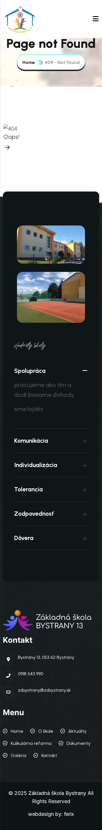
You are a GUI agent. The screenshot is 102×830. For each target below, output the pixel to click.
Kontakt (49, 755)
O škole (45, 731)
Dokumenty (78, 743)
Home (28, 62)
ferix (69, 814)
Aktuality (77, 731)
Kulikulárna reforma (31, 743)
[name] (20, 19)
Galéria (18, 755)
